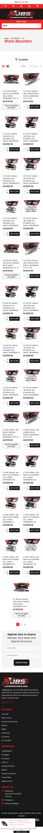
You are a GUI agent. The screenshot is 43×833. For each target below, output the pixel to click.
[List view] (7, 66)
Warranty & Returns (9, 773)
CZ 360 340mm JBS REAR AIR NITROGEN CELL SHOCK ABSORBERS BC (11, 476)
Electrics (4, 725)
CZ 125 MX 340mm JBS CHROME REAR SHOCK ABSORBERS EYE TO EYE (31, 95)
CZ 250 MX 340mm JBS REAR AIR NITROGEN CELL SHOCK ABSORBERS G (11, 349)
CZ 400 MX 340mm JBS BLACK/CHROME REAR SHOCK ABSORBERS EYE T (21, 603)
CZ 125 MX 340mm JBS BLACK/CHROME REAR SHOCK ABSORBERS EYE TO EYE (11, 96)
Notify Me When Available (11, 107)
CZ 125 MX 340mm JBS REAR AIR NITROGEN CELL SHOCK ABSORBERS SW (31, 223)
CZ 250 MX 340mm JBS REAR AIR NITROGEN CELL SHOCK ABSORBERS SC (10, 392)
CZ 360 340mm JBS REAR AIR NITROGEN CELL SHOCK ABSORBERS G (11, 518)
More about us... (7, 702)
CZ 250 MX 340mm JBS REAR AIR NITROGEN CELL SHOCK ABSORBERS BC (10, 308)
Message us (9, 800)
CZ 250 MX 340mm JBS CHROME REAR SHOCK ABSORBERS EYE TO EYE (31, 264)
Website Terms (7, 781)
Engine (4, 729)
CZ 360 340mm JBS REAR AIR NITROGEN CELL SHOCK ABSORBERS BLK (31, 476)
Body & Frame (6, 718)
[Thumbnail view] (3, 66)
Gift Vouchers (6, 740)
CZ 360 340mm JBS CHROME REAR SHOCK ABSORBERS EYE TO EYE (31, 433)
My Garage (5, 755)
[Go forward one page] (25, 624)
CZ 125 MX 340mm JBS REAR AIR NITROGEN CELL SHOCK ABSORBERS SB (31, 181)
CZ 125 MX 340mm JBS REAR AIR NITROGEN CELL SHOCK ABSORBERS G (11, 180)
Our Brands (5, 737)
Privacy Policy (6, 777)
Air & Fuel (5, 714)
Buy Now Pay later (8, 766)
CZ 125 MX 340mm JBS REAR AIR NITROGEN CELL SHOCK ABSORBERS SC (10, 223)
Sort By (23, 66)
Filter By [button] (23, 59)
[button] (5, 6)
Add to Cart (34, 107)
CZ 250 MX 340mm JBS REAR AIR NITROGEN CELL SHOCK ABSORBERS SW (31, 392)
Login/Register (7, 751)
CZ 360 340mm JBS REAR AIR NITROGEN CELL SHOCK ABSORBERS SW (31, 560)
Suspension (6, 733)
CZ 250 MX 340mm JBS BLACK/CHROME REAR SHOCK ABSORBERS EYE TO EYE (11, 265)
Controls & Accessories (10, 722)
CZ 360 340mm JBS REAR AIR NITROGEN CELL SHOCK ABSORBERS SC (11, 560)
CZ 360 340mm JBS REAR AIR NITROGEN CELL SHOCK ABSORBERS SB (31, 518)
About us (5, 762)
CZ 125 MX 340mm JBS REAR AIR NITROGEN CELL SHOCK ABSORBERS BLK (31, 139)
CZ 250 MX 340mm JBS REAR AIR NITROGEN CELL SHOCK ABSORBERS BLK (31, 308)
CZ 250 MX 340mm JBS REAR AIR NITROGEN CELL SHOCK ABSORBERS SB (31, 350)
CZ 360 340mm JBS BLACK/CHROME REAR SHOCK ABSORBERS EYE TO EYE (11, 435)
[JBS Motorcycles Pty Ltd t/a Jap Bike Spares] (21, 14)
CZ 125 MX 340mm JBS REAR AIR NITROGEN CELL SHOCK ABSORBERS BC (10, 139)
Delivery (4, 770)
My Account (6, 758)
